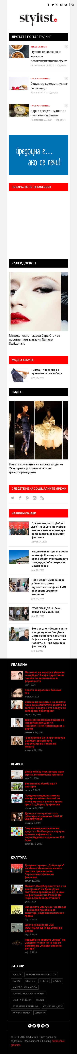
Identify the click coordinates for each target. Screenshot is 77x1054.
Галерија (13, 24)
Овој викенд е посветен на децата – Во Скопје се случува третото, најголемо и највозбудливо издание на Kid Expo (45, 834)
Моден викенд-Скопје (41, 974)
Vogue (16, 974)
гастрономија (40, 78)
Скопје (30, 981)
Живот (11, 15)
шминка (40, 1012)
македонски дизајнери (28, 993)
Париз (16, 981)
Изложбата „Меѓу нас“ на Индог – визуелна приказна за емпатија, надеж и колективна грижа (45, 911)
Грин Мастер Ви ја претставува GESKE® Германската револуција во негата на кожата (45, 742)
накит (40, 1000)
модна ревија (22, 1000)
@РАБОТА (42, 15)
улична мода (21, 1012)
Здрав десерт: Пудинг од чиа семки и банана (48, 112)
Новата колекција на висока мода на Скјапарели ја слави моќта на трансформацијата (36, 468)
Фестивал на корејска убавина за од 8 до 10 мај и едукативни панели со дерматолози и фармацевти (45, 677)
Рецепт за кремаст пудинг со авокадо (49, 85)
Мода (23, 5)
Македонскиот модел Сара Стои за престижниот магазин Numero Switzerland (34, 339)
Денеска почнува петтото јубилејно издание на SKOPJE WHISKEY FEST (43, 816)
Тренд (44, 981)
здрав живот (39, 46)
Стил (36, 5)
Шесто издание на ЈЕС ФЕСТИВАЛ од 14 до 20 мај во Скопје (43, 927)
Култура (26, 15)
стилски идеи (52, 1006)
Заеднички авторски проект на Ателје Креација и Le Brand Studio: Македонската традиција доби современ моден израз (49, 558)
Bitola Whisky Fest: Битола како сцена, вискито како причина (44, 773)
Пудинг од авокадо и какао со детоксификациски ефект (49, 56)
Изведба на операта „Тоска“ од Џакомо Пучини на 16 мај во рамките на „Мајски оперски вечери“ (45, 944)
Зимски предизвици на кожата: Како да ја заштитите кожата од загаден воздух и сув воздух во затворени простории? (45, 706)
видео (57, 981)
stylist (64, 65)
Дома (10, 5)
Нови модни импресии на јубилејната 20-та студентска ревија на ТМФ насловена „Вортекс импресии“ (48, 587)
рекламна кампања (25, 1006)
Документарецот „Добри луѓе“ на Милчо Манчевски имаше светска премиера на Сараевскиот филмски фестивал (48, 530)
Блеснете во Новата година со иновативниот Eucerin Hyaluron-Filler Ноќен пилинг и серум (44, 724)
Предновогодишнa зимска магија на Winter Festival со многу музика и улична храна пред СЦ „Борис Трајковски (43, 800)
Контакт (43, 24)
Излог (28, 24)
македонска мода (24, 987)
